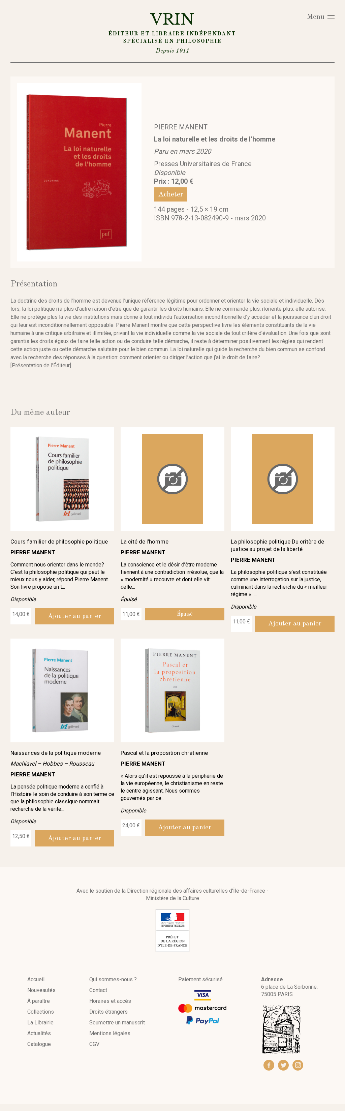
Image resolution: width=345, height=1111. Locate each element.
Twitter (283, 1065)
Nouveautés (41, 990)
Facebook (268, 1065)
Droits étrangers (108, 1012)
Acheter (170, 194)
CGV (94, 1044)
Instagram (297, 1065)
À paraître (38, 1001)
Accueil (35, 979)
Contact (98, 990)
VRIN (172, 32)
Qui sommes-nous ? (113, 979)
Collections (40, 1012)
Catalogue (39, 1044)
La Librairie (40, 1022)
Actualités (39, 1033)
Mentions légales (109, 1033)
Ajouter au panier (74, 616)
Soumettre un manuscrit (117, 1022)
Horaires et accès (110, 1001)
